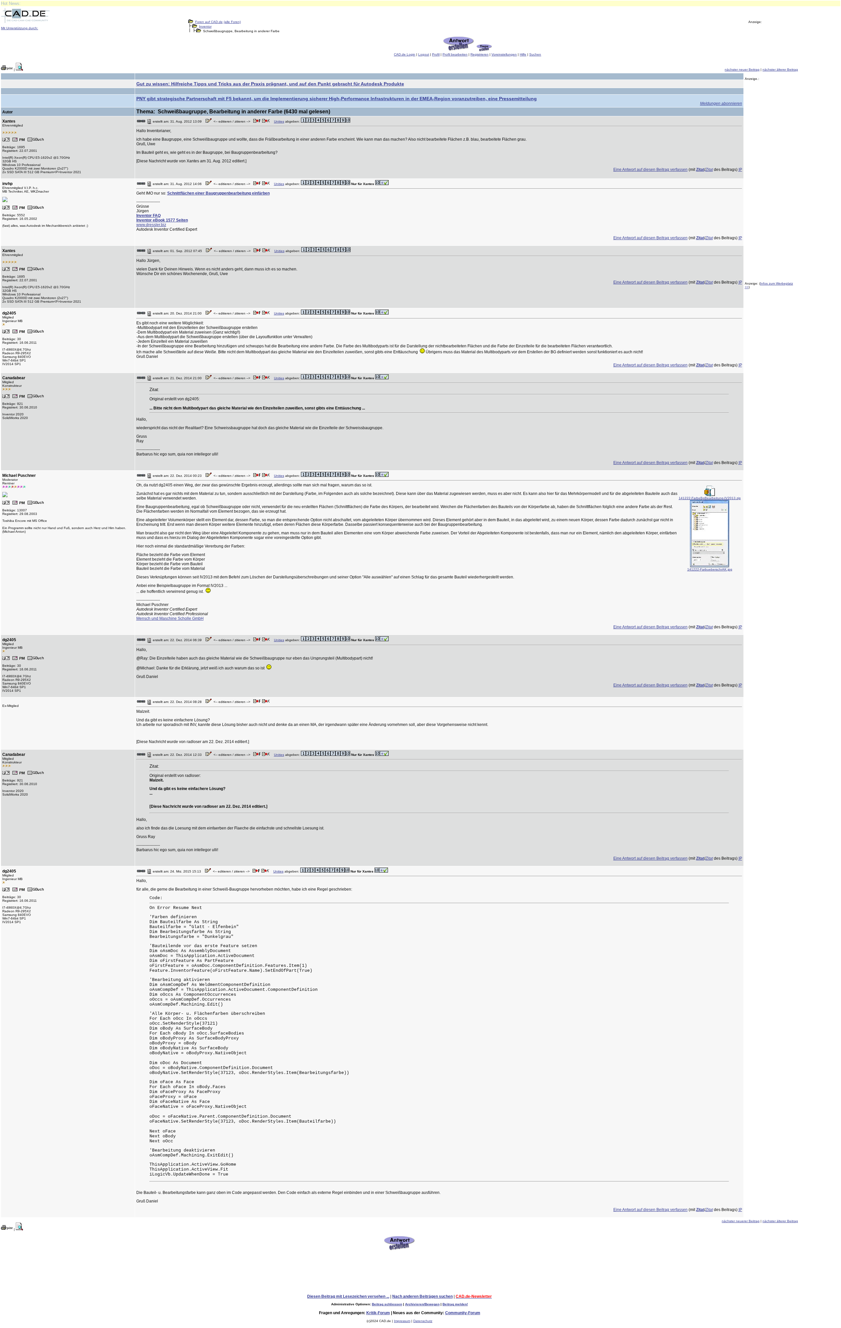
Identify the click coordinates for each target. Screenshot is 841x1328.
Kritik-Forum (378, 1313)
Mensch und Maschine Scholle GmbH (170, 618)
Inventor (205, 26)
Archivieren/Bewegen (422, 1304)
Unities (279, 121)
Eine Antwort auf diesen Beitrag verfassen (650, 169)
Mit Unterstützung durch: (19, 28)
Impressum (402, 1321)
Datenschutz (422, 1321)
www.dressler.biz (151, 224)
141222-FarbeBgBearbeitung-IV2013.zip (710, 498)
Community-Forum (462, 1313)
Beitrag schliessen (387, 1304)
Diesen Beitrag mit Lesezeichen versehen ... (348, 1296)
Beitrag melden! (455, 1304)
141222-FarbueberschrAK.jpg (709, 569)
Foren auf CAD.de (209, 22)
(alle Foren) (232, 22)
